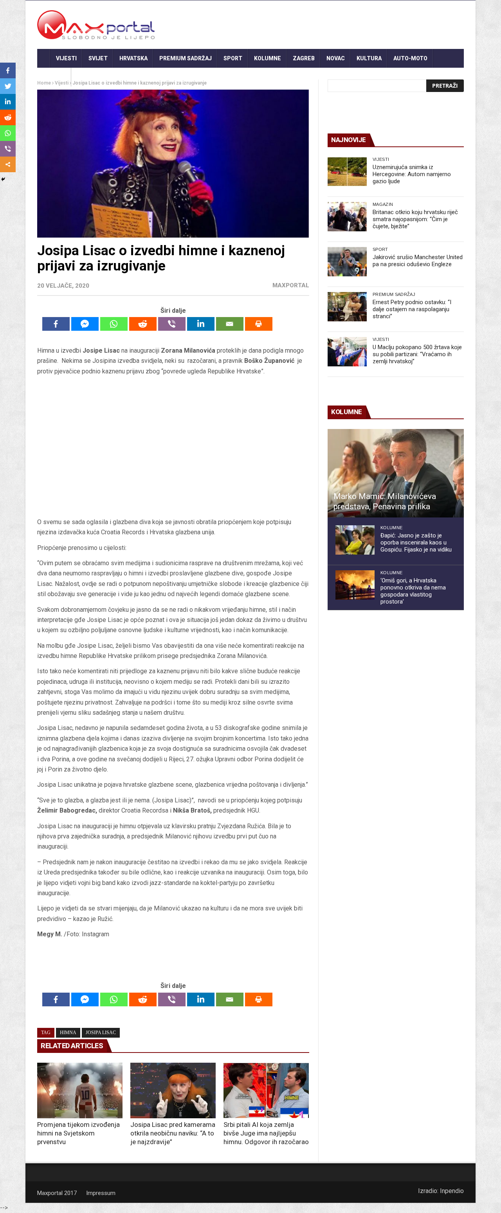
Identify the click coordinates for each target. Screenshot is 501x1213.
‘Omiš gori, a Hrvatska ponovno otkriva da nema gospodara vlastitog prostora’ (413, 591)
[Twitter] (8, 86)
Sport (232, 58)
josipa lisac (101, 1032)
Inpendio (452, 1191)
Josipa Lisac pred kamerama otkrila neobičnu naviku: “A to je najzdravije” (172, 1133)
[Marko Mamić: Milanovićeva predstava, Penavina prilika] (396, 473)
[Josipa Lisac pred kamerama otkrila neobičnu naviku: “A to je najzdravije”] (173, 1090)
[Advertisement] (173, 446)
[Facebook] (56, 324)
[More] (8, 164)
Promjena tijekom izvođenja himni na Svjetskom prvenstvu (78, 1133)
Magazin (383, 204)
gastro (54, 77)
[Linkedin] (200, 324)
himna (68, 1032)
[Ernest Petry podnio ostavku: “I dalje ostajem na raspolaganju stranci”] (347, 306)
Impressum (100, 1193)
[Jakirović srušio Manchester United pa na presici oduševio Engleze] (347, 261)
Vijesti (66, 58)
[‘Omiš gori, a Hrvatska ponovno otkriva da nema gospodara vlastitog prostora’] (355, 585)
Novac (335, 58)
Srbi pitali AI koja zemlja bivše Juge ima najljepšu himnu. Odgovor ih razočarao (266, 1133)
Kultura (369, 58)
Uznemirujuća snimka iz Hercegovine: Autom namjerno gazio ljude (412, 174)
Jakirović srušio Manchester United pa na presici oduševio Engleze (418, 261)
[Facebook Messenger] (85, 324)
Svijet (98, 58)
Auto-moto (410, 58)
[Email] (229, 324)
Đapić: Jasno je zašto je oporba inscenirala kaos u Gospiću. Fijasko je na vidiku (416, 542)
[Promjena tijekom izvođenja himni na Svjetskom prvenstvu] (80, 1090)
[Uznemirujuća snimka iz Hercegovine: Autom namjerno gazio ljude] (347, 171)
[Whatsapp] (114, 324)
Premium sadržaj (185, 58)
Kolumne (267, 58)
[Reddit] (143, 324)
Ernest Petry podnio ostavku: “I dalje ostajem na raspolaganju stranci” (412, 309)
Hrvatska (133, 58)
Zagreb (304, 58)
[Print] (258, 324)
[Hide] (3, 179)
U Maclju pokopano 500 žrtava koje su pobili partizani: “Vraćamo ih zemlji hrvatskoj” (417, 354)
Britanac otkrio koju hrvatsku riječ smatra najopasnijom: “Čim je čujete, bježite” (415, 219)
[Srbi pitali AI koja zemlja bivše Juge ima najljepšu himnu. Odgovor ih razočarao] (266, 1090)
